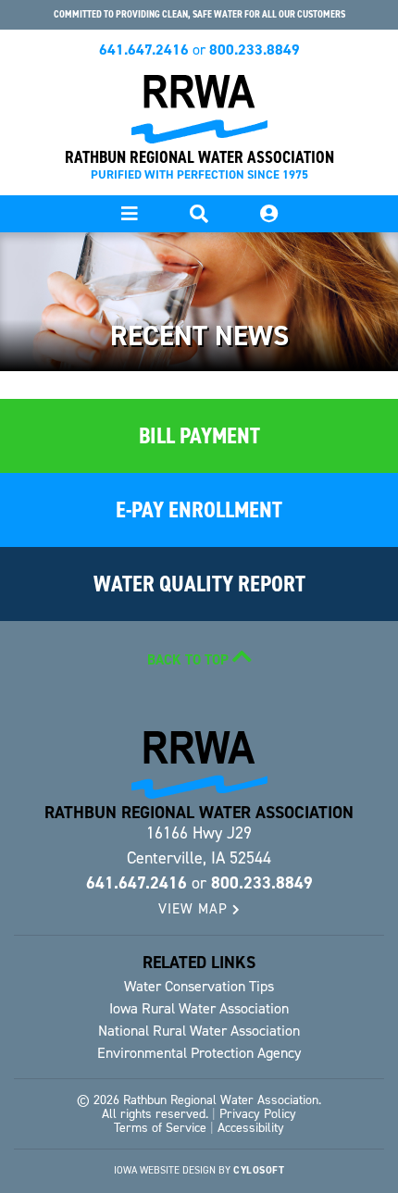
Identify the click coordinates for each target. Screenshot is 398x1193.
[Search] (268, 213)
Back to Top (189, 660)
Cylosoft (258, 1170)
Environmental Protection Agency (199, 1053)
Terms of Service (160, 1128)
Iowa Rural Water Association (199, 1008)
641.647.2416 (144, 49)
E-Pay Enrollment (199, 510)
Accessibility (251, 1128)
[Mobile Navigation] (129, 213)
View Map (195, 909)
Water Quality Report (199, 584)
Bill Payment (199, 436)
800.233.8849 (254, 49)
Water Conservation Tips (199, 986)
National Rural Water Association (199, 1030)
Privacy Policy (257, 1114)
